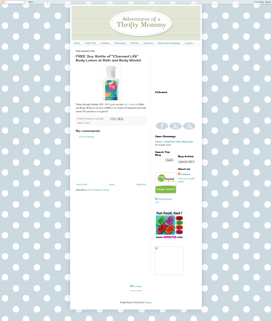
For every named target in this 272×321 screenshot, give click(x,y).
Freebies (105, 43)
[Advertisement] (111, 160)
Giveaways (120, 43)
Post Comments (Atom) (98, 189)
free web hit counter (136, 290)
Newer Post (81, 184)
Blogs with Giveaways (169, 43)
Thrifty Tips (90, 43)
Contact (189, 43)
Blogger (148, 302)
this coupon (130, 104)
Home (77, 43)
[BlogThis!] (114, 118)
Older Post (141, 184)
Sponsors (148, 43)
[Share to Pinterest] (122, 118)
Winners (134, 43)
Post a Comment (86, 136)
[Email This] (111, 118)
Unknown (185, 174)
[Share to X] (116, 118)
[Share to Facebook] (119, 118)
